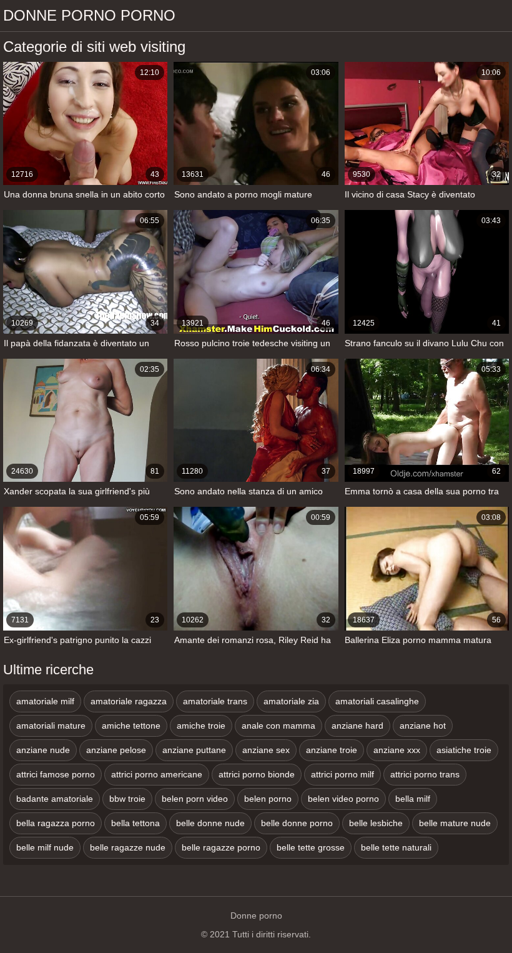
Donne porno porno (89, 15)
